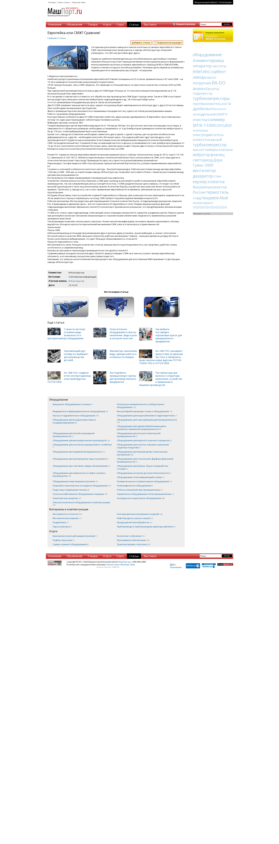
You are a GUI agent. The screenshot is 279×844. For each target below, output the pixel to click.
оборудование (207, 54)
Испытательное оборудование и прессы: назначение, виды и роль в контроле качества (123, 334)
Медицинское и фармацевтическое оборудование (80, 411)
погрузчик (202, 83)
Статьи (134, 24)
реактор (220, 186)
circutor (224, 125)
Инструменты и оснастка (67, 514)
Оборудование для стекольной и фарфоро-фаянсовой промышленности (145, 460)
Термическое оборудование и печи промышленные (145, 494)
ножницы (200, 130)
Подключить (215, 35)
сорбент (218, 71)
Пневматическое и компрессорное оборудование (144, 481)
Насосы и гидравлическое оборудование (76, 415)
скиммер (216, 119)
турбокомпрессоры (211, 98)
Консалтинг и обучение (131, 535)
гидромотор (202, 93)
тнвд (197, 198)
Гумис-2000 (203, 165)
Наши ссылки (64, 2)
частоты (219, 65)
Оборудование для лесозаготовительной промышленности (138, 435)
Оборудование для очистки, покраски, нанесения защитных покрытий (143, 446)
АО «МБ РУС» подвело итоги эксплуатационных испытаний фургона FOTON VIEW (69, 377)
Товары (93, 24)
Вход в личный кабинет (206, 2)
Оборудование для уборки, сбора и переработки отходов (142, 467)
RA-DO (219, 83)
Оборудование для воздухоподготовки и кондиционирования (74, 421)
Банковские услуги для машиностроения (75, 535)
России (199, 192)
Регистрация (225, 2)
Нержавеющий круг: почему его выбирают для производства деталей (76, 355)
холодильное (204, 114)
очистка (200, 119)
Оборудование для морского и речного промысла (144, 440)
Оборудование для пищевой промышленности (79, 451)
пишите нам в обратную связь (120, 564)
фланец (218, 154)
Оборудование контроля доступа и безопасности (144, 473)
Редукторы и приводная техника (71, 489)
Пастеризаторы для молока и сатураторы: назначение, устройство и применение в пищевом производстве (160, 378)
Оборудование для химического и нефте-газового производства (79, 474)
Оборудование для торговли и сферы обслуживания (81, 465)
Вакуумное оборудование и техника (73, 404)
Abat (223, 198)
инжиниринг (203, 203)
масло (211, 77)
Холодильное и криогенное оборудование (141, 498)
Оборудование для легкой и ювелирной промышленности (73, 435)
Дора (217, 160)
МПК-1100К (204, 125)
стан (217, 176)
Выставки (150, 24)
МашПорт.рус (124, 561)
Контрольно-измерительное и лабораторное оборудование (140, 406)
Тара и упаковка (62, 526)
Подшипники (60, 522)
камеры (211, 149)
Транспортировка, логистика (133, 544)
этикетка (216, 181)
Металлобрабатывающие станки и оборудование (144, 411)
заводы (200, 77)
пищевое (210, 197)
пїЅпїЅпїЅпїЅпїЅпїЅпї (210, 207)
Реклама (52, 2)
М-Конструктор (76, 281)
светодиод (203, 160)
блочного (218, 109)
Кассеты (212, 88)
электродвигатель (208, 134)
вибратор (201, 154)
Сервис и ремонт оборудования (71, 544)
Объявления (74, 24)
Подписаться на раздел (169, 42)
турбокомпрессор (210, 144)
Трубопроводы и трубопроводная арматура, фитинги (146, 526)
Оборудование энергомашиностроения (75, 481)
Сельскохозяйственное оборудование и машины (80, 494)
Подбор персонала (64, 540)
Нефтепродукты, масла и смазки (135, 518)
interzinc (201, 71)
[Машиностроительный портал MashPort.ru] (65, 18)
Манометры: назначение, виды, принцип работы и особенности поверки (123, 354)
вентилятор (204, 170)
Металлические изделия (67, 518)
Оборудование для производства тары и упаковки (80, 458)
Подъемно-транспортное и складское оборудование (82, 485)
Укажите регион (185, 24)
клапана (225, 149)
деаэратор (203, 176)
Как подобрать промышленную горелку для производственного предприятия (123, 377)
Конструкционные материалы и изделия (140, 514)
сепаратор (202, 65)
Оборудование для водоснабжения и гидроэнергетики (147, 415)
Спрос (120, 24)
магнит (198, 149)
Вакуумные (202, 186)
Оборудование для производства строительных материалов (142, 453)
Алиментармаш (208, 60)
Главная (51, 38)
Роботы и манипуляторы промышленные (139, 489)
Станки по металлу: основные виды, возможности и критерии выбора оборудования (66, 334)
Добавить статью (141, 42)
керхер (200, 181)
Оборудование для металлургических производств (81, 440)
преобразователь (207, 104)
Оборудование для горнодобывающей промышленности (147, 420)
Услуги (107, 24)
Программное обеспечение (133, 540)
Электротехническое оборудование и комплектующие (81, 503)
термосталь (217, 192)
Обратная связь (79, 2)
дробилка (202, 108)
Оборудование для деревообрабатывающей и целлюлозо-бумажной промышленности (141, 428)
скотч (221, 114)
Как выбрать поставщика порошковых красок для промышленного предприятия (168, 335)
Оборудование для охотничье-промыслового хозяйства (82, 445)
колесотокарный (207, 139)
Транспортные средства (67, 498)
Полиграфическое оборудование (135, 485)
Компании (54, 24)
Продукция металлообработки (134, 522)
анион (199, 88)
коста (226, 103)
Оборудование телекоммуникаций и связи (140, 477)
